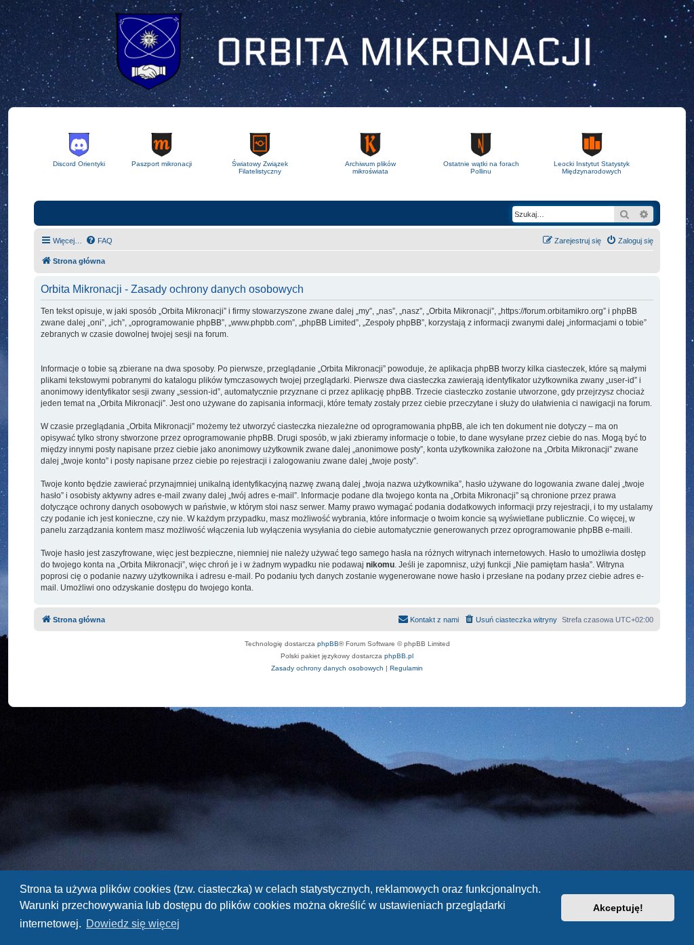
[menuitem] (99, 241)
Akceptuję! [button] (618, 907)
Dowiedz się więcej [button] (133, 923)
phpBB (328, 643)
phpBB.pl (398, 656)
